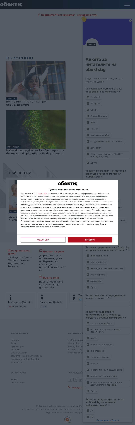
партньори (42, 193)
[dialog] (67, 212)
